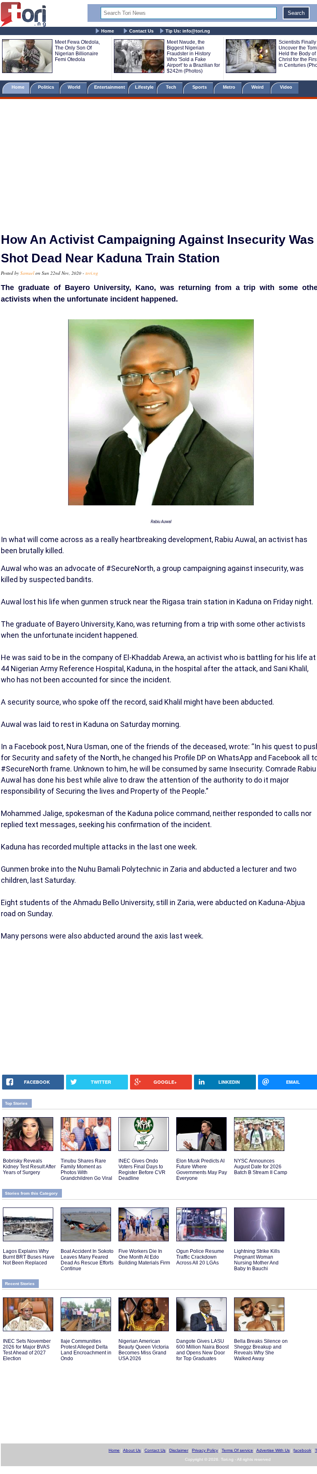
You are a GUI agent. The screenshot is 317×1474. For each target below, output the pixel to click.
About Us (132, 1450)
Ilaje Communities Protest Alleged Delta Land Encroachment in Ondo (86, 1349)
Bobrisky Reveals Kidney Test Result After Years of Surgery (29, 1166)
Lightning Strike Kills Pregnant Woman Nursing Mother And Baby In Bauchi (257, 1259)
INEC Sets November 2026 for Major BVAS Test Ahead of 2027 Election (27, 1349)
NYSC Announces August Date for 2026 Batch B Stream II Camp (260, 1166)
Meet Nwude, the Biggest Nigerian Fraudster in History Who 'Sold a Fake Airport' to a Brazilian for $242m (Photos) (193, 56)
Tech (171, 87)
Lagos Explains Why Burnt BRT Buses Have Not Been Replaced (28, 1257)
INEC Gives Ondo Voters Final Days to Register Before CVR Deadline (142, 1169)
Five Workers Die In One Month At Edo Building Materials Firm (144, 1257)
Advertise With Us (273, 1450)
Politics (46, 87)
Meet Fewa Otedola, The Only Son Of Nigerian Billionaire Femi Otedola (77, 50)
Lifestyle (144, 87)
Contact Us (141, 30)
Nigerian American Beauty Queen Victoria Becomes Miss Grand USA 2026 (143, 1349)
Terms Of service (237, 1450)
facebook (302, 1450)
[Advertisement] (158, 162)
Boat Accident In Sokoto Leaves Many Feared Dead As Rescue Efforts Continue (87, 1259)
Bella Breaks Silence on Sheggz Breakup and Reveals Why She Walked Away (261, 1349)
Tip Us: (188, 30)
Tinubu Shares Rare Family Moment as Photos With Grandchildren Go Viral (86, 1169)
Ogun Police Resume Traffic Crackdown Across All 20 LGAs (200, 1257)
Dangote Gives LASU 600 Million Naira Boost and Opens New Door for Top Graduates (202, 1349)
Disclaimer (178, 1450)
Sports (200, 87)
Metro (229, 87)
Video (286, 87)
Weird (258, 87)
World (75, 87)
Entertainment (110, 87)
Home (107, 30)
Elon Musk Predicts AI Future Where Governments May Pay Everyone (201, 1169)
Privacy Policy (205, 1450)
